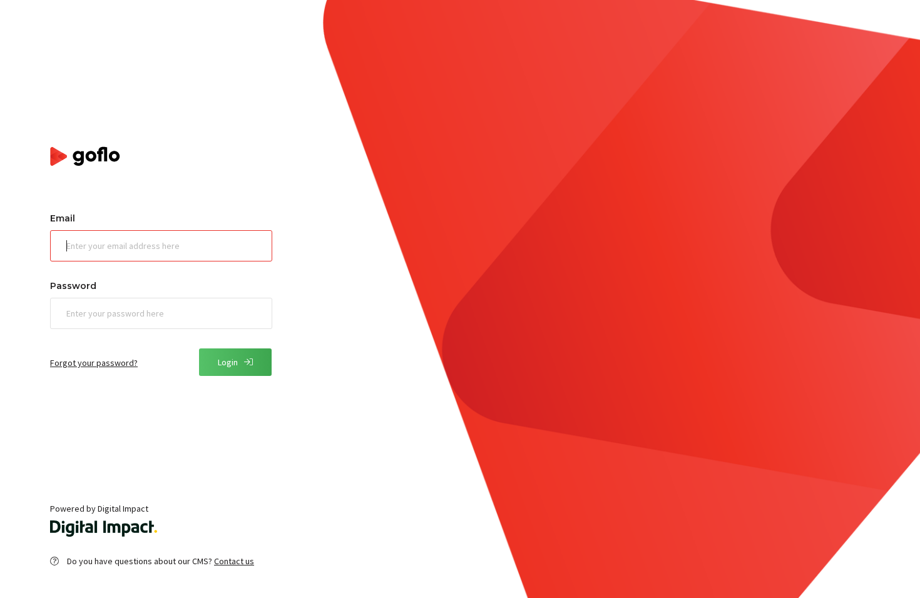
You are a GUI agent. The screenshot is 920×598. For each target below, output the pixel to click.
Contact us (234, 561)
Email (62, 218)
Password (73, 285)
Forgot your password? (94, 362)
